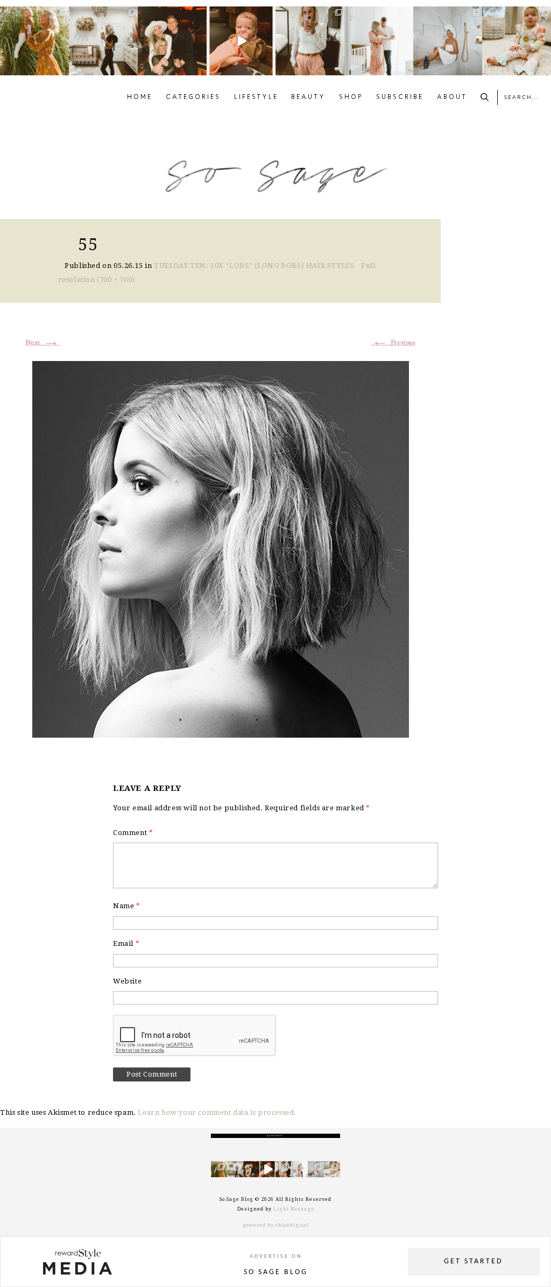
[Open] (34, 40)
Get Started (473, 1261)
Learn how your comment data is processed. (217, 1112)
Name (126, 906)
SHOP (351, 97)
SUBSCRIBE (399, 97)
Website (127, 981)
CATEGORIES (193, 97)
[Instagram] (62, 68)
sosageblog (34, 15)
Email (126, 943)
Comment (133, 833)
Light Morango (293, 1209)
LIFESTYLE (256, 97)
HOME (139, 97)
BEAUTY (308, 97)
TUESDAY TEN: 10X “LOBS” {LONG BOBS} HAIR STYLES (254, 265)
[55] (220, 548)
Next (43, 343)
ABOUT (452, 97)
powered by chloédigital (276, 1225)
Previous (393, 343)
